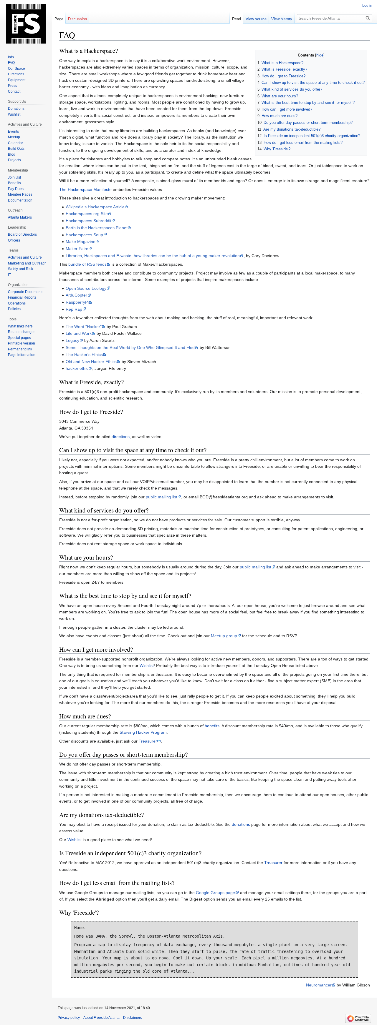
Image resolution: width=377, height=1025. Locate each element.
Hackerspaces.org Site (87, 213)
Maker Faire (77, 248)
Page (58, 19)
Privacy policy (69, 1018)
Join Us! (14, 177)
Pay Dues (16, 189)
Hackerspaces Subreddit (88, 220)
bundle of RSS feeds (87, 264)
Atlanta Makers (20, 217)
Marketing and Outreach (27, 263)
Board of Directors (22, 234)
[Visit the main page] (25, 23)
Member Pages (20, 194)
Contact (14, 91)
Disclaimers (132, 1018)
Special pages (19, 338)
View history (281, 19)
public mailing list (161, 497)
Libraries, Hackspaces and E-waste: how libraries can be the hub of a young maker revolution (153, 255)
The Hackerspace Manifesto (85, 189)
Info (11, 57)
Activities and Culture (25, 257)
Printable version (21, 343)
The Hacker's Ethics (84, 354)
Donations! (16, 109)
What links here (20, 326)
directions (121, 436)
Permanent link (20, 349)
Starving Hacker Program (143, 732)
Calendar (15, 143)
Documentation (20, 200)
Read (236, 19)
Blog (11, 154)
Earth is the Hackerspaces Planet (97, 227)
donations (241, 824)
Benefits (14, 183)
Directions (16, 74)
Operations (17, 303)
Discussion (77, 19)
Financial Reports (22, 297)
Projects (14, 160)
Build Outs (16, 149)
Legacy (72, 340)
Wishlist (147, 665)
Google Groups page (215, 892)
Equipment (16, 80)
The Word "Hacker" (84, 326)
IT (9, 275)
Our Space (16, 68)
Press (12, 86)
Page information (21, 355)
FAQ (11, 63)
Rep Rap (74, 309)
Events (13, 131)
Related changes (21, 332)
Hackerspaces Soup (84, 234)
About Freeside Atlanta (101, 1018)
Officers (14, 240)
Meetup (14, 137)
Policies (14, 309)
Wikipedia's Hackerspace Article (95, 206)
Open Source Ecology (86, 288)
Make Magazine (80, 241)
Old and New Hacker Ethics (91, 361)
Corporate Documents (25, 292)
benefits (212, 725)
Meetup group (224, 635)
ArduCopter (76, 295)
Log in (367, 6)
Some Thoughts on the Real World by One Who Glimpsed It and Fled (130, 347)
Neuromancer (319, 985)
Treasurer (148, 741)
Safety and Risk (20, 269)
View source (256, 19)
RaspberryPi (77, 302)
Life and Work (79, 333)
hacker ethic (77, 368)
